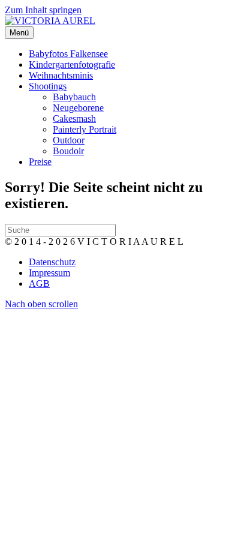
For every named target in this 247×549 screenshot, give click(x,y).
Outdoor (69, 140)
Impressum (49, 273)
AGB (39, 283)
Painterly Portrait (84, 129)
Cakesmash (74, 118)
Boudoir (68, 151)
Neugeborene (78, 108)
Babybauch (74, 97)
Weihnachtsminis (61, 75)
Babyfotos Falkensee (68, 54)
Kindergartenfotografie (72, 64)
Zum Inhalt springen (43, 10)
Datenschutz (52, 262)
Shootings (48, 86)
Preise (40, 162)
